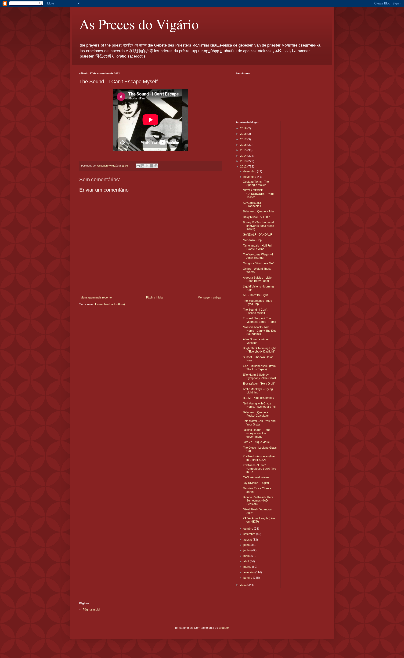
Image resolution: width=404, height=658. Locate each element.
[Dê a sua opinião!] (142, 166)
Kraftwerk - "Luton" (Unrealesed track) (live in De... (259, 469)
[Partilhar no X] (147, 166)
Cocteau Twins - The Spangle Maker (256, 183)
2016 (243, 144)
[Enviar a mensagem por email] (138, 166)
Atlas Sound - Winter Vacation (256, 341)
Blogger (224, 627)
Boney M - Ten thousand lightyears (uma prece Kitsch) (258, 226)
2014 (243, 155)
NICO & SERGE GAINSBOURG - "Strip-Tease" (259, 194)
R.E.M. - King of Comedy (258, 398)
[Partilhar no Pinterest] (156, 166)
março (247, 566)
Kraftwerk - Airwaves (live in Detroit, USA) (259, 458)
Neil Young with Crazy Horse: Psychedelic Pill (259, 405)
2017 (243, 139)
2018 (243, 133)
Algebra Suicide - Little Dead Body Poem (257, 279)
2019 (243, 128)
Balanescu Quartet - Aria (258, 211)
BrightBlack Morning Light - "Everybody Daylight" (259, 350)
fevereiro (249, 572)
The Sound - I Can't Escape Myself (255, 311)
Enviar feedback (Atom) (110, 304)
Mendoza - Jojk (252, 240)
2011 (243, 584)
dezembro (250, 171)
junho (247, 550)
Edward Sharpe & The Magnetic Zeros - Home (259, 320)
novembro (250, 176)
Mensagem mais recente (96, 297)
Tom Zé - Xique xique (256, 442)
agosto (248, 539)
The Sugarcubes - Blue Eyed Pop (257, 302)
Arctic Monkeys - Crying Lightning (258, 391)
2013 (243, 161)
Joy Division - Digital (256, 483)
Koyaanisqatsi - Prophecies (253, 204)
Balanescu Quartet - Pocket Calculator (256, 414)
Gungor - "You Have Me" (258, 263)
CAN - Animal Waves (256, 477)
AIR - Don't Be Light (255, 295)
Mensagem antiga (209, 297)
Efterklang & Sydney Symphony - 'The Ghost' (259, 376)
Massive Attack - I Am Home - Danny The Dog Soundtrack (260, 331)
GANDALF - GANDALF (257, 234)
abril (246, 561)
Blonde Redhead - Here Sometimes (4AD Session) (258, 501)
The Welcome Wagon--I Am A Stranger (258, 256)
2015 (243, 150)
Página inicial (154, 297)
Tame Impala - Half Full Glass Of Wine (257, 247)
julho (246, 545)
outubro (248, 528)
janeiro (248, 577)
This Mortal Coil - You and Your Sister (259, 422)
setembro (249, 534)
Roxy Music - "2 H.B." (256, 217)
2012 (243, 166)
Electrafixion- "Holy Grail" (259, 383)
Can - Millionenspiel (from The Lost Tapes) (259, 367)
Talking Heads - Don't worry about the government (256, 433)
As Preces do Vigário (139, 24)
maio (246, 556)
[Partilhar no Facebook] (151, 166)
